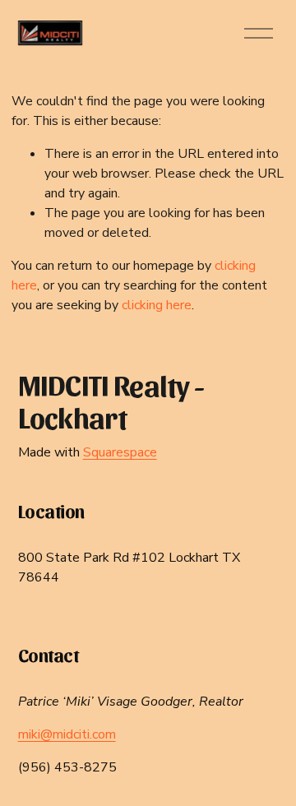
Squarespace (120, 452)
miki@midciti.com (67, 734)
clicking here (157, 305)
